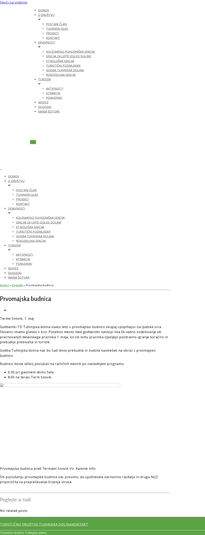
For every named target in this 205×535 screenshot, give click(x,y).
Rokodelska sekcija (61, 75)
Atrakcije (53, 93)
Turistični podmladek (63, 65)
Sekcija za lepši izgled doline (68, 56)
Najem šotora (48, 111)
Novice (43, 102)
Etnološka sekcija (60, 61)
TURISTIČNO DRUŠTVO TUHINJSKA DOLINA (36, 524)
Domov (43, 10)
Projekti (52, 33)
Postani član (56, 24)
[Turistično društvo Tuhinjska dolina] (15, 81)
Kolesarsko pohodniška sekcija (70, 51)
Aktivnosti (54, 88)
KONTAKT (80, 524)
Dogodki (44, 107)
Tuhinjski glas (57, 29)
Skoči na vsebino (13, 2)
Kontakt (53, 38)
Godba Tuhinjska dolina (65, 70)
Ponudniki (54, 98)
